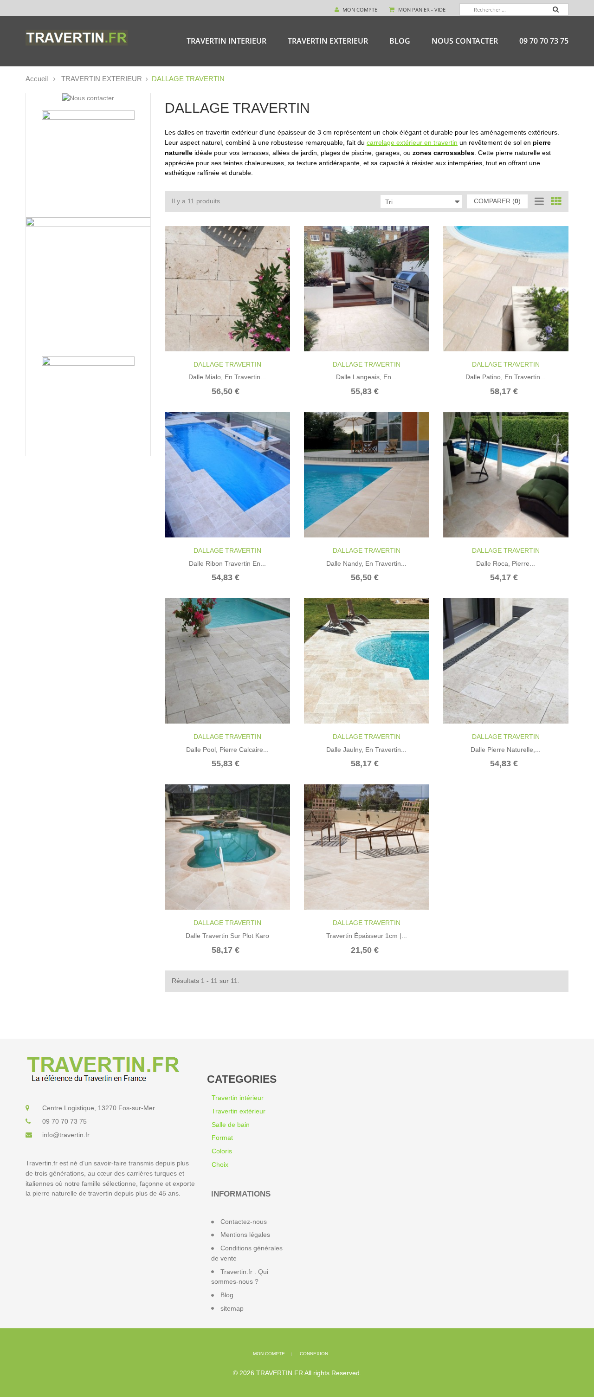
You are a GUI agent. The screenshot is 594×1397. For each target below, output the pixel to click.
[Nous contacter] (88, 98)
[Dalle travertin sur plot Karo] (227, 847)
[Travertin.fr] (77, 37)
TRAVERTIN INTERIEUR (226, 41)
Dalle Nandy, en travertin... (366, 563)
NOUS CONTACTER (465, 41)
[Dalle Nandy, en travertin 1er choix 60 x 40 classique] (366, 474)
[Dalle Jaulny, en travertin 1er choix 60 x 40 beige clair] (366, 661)
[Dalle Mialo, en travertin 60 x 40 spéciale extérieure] (227, 288)
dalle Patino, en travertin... (505, 377)
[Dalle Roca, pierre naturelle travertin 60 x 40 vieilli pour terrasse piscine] (505, 474)
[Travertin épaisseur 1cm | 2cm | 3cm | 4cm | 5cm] (366, 847)
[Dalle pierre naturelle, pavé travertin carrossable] (505, 661)
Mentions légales (245, 1234)
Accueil (37, 79)
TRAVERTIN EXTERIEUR (328, 41)
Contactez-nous (243, 1221)
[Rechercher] (560, 10)
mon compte (269, 1353)
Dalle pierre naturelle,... (506, 749)
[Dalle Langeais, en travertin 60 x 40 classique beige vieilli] (366, 288)
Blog (399, 41)
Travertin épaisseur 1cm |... (366, 935)
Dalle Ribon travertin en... (227, 563)
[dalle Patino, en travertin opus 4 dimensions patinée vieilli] (505, 288)
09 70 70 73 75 (543, 41)
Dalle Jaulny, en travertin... (366, 749)
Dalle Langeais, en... (366, 377)
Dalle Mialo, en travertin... (227, 377)
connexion (314, 1353)
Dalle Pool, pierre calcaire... (227, 749)
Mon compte (359, 9)
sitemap (232, 1308)
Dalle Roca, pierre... (505, 563)
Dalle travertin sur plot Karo (227, 935)
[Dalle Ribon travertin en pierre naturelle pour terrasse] (227, 474)
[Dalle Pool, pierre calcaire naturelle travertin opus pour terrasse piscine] (227, 661)
